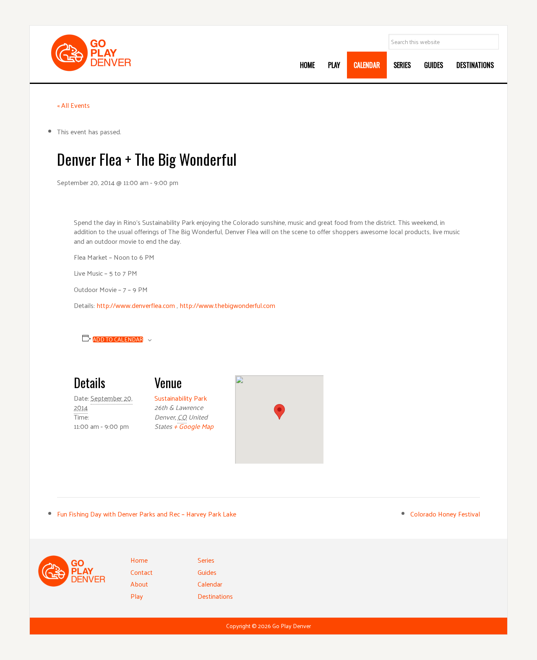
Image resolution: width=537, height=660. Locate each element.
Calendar (210, 584)
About (139, 584)
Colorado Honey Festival (445, 514)
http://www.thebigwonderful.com (227, 305)
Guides (207, 572)
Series (206, 560)
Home (139, 560)
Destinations (215, 596)
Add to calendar (118, 339)
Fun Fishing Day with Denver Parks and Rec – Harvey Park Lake (146, 514)
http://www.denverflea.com (135, 305)
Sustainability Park (180, 398)
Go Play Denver (101, 53)
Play (136, 596)
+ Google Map (194, 426)
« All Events (73, 105)
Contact (141, 572)
